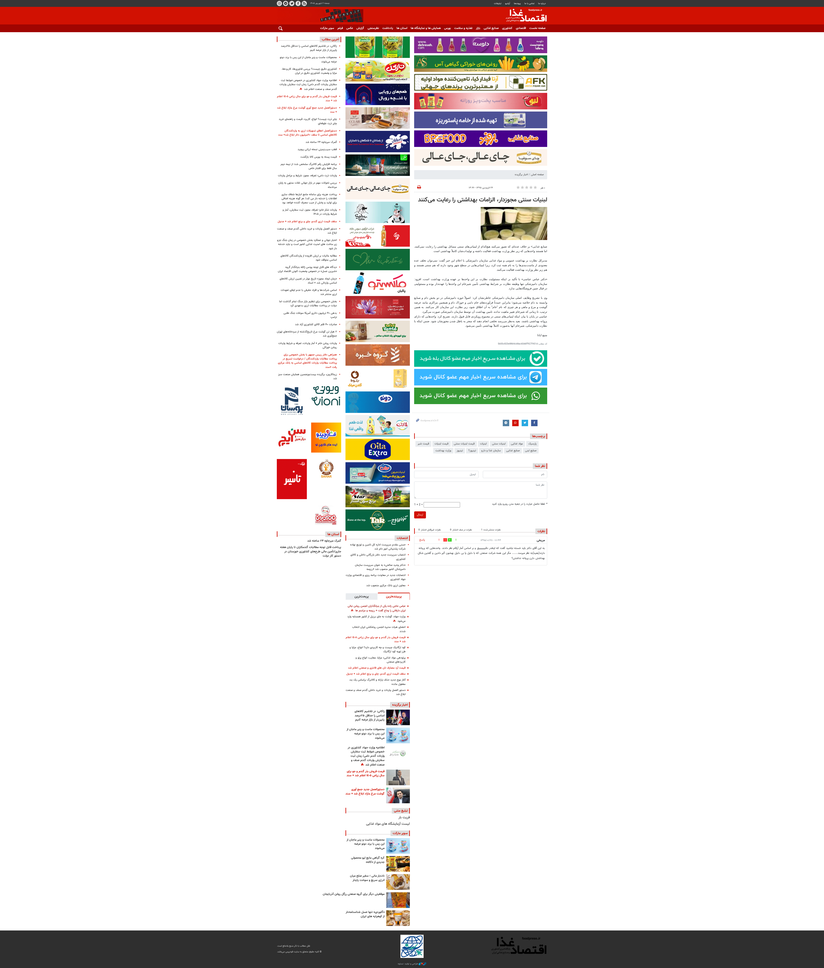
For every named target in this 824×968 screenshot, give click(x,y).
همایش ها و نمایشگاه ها (426, 28)
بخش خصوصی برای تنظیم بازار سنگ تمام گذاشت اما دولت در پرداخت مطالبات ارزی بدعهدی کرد (308, 303)
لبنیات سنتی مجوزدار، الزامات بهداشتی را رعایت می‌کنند (482, 200)
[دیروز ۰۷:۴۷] (398, 753)
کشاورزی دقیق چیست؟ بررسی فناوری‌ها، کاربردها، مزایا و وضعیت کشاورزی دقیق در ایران (309, 71)
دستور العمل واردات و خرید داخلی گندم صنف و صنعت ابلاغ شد (376, 692)
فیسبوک (298, 3)
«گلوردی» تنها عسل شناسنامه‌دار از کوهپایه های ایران (365, 914)
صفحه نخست (537, 28)
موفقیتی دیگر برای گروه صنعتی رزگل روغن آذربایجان (354, 894)
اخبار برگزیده (521, 174)
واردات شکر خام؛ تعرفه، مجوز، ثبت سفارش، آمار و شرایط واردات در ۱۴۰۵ (310, 212)
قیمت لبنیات (441, 444)
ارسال (420, 515)
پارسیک (532, 444)
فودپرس (523, 15)
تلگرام (285, 3)
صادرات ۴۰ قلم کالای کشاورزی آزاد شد (316, 324)
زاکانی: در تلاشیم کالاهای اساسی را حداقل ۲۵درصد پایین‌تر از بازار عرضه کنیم (369, 715)
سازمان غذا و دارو (491, 451)
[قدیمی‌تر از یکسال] (398, 918)
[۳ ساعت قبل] (398, 735)
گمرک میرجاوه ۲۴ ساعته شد (321, 142)
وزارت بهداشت (443, 451)
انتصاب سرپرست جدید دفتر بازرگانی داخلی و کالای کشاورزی (378, 557)
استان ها (402, 28)
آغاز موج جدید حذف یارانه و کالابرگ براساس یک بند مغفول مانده (377, 682)
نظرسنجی (373, 28)
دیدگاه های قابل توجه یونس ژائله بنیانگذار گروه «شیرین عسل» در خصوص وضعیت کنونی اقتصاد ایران (307, 269)
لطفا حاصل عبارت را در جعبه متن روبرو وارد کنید (519, 504)
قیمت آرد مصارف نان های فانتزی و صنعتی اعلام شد (377, 668)
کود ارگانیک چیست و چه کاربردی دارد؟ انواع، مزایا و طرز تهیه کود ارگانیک (378, 649)
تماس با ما (529, 3)
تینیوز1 (472, 451)
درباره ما (542, 3)
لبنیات (483, 444)
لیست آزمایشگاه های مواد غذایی (388, 824)
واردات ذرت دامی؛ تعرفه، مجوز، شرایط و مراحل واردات (307, 176)
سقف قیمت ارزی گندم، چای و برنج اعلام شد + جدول (376, 674)
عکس (349, 28)
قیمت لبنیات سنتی (464, 444)
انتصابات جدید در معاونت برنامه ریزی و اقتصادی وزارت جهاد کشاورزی (376, 577)
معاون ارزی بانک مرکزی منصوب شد (386, 585)
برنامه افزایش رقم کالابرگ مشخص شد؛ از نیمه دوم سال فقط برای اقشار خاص (309, 166)
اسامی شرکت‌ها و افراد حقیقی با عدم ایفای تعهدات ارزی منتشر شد (309, 292)
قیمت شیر (423, 444)
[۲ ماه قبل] (398, 864)
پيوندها (517, 3)
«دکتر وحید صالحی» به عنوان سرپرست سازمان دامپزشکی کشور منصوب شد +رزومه (380, 567)
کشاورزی (507, 28)
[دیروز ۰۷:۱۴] (398, 795)
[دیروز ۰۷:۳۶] (398, 777)
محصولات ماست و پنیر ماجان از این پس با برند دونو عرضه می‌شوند (366, 733)
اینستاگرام (279, 3)
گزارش (360, 28)
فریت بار (404, 817)
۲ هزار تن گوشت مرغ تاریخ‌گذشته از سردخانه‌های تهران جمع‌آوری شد (307, 334)
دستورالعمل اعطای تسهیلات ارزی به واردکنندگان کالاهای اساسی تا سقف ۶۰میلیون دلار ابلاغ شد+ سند (307, 133)
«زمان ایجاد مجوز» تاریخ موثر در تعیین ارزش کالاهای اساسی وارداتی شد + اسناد (308, 281)
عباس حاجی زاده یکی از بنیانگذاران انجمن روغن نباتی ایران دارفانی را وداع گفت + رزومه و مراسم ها (377, 608)
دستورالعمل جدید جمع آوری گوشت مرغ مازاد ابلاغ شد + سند (365, 791)
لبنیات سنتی (499, 444)
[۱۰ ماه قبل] (398, 900)
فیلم (340, 28)
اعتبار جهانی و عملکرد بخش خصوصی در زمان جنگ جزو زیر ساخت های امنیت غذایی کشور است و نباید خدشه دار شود (307, 244)
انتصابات (402, 538)
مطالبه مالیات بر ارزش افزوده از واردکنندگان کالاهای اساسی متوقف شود (308, 258)
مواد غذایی (517, 444)
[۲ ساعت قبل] (398, 717)
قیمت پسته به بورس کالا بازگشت (318, 157)
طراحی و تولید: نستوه (408, 964)
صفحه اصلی (537, 174)
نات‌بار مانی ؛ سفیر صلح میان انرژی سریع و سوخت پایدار (367, 878)
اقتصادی (521, 28)
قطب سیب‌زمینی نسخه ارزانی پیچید (317, 149)
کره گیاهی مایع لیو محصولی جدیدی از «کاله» (368, 860)
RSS (304, 3)
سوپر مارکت (327, 28)
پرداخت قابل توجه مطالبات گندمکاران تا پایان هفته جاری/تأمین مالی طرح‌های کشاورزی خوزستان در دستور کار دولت (310, 551)
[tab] (394, 596)
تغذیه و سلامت (463, 28)
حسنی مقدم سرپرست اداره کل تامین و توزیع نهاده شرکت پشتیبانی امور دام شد (378, 547)
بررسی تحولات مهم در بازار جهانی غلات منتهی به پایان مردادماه (307, 185)
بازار (478, 28)
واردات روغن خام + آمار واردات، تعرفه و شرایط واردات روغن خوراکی (307, 345)
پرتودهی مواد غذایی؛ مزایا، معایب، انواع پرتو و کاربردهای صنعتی (381, 660)
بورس (447, 28)
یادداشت (387, 28)
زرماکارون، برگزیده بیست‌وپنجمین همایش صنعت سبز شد (307, 376)
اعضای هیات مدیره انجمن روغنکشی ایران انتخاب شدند (379, 629)
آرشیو (507, 3)
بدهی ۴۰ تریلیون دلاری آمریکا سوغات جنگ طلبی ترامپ (310, 315)
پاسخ (422, 540)
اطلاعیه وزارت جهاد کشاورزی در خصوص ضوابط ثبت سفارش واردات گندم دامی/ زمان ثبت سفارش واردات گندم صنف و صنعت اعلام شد (366, 756)
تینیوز (460, 451)
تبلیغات (497, 3)
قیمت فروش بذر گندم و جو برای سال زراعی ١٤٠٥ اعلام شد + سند (376, 639)
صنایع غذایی (491, 28)
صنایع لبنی (530, 451)
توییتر (291, 3)
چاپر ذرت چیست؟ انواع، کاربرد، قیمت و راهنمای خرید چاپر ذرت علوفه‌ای (308, 121)
